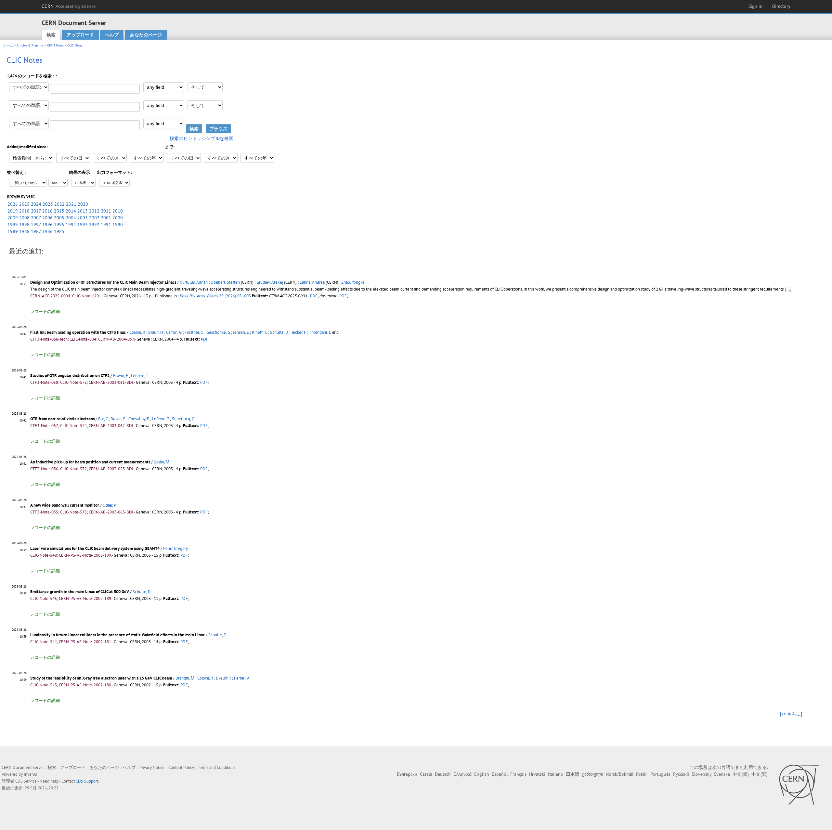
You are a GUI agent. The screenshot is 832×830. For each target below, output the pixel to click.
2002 (94, 218)
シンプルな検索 (217, 138)
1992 (94, 224)
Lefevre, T (139, 375)
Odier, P (109, 505)
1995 (59, 224)
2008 (24, 218)
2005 (59, 218)
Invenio (30, 774)
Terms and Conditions (216, 767)
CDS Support (87, 781)
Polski (642, 774)
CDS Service (26, 781)
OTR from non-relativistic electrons (62, 418)
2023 (48, 204)
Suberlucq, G (183, 418)
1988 (24, 231)
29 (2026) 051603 (215, 296)
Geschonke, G (218, 332)
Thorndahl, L (320, 332)
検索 (51, 35)
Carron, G (174, 332)
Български (407, 774)
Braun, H (155, 332)
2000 (117, 218)
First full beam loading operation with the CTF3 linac (78, 332)
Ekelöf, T (223, 678)
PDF (314, 296)
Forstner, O (194, 332)
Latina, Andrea (312, 282)
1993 (82, 224)
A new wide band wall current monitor (64, 505)
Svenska (722, 774)
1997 (36, 224)
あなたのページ (146, 35)
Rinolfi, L (259, 332)
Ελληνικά (462, 774)
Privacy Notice (151, 767)
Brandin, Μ (185, 678)
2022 (59, 204)
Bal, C (103, 418)
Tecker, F (298, 332)
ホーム (8, 45)
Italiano (555, 774)
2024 (36, 204)
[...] (788, 289)
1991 (106, 224)
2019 (12, 211)
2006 (47, 218)
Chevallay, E (138, 418)
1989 (12, 231)
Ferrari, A (242, 678)
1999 (12, 224)
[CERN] (799, 784)
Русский (681, 774)
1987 (36, 231)
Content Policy (181, 767)
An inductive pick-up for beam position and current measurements (90, 462)
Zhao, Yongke (353, 282)
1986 (47, 231)
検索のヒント (183, 138)
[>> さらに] (791, 714)
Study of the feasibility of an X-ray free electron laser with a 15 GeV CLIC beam (101, 678)
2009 (12, 218)
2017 (36, 211)
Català (426, 774)
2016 (47, 211)
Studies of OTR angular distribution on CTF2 (70, 375)
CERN (69, 6)
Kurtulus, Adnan (194, 282)
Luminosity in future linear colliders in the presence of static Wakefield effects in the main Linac (117, 635)
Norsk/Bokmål (619, 774)
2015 (59, 211)
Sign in (755, 6)
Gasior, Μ (161, 462)
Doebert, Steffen (225, 282)
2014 (71, 211)
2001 (106, 218)
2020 (83, 204)
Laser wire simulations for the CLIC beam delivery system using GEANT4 (95, 548)
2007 (36, 218)
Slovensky (701, 774)
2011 (106, 211)
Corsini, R (137, 332)
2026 (12, 204)
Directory (781, 6)
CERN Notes (55, 45)
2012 (94, 211)
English (481, 774)
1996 (47, 224)
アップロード (80, 35)
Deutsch (443, 774)
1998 (24, 224)
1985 (59, 231)
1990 (117, 224)
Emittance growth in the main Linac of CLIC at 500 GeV (79, 591)
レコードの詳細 (45, 311)
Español (500, 774)
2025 (24, 204)
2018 (24, 211)
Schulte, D (279, 332)
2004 (71, 218)
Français (518, 774)
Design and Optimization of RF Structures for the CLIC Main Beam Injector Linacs (103, 282)
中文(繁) (759, 774)
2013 (82, 211)
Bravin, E (120, 375)
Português (660, 774)
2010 (117, 211)
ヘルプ (112, 35)
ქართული (592, 774)
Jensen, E (241, 332)
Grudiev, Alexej (269, 282)
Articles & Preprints (30, 45)
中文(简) (741, 774)
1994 (71, 224)
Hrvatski (537, 774)
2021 (71, 204)
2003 (82, 218)
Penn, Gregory (175, 548)
